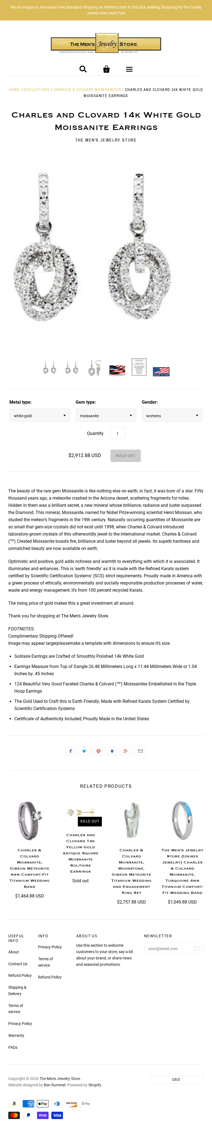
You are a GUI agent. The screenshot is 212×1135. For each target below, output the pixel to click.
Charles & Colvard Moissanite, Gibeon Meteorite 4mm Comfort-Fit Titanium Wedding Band (29, 868)
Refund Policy (20, 975)
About (13, 952)
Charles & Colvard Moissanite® (87, 90)
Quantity (95, 433)
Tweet (84, 751)
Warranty (16, 1035)
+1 (125, 751)
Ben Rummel (54, 1085)
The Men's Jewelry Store (106, 140)
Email (140, 751)
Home (14, 90)
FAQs (12, 1047)
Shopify (94, 1085)
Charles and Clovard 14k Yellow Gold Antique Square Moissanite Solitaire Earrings (81, 853)
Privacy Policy (20, 1023)
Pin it (98, 751)
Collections (37, 90)
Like (71, 751)
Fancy (112, 751)
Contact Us (17, 964)
